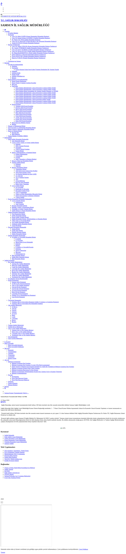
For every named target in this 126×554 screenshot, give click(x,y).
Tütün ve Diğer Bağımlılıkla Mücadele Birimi (28, 194)
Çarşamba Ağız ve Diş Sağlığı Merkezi (23, 333)
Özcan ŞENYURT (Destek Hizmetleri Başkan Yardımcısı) (29, 56)
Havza (14, 320)
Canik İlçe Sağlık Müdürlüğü (20, 267)
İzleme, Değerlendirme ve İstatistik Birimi (24, 152)
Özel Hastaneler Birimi (18, 214)
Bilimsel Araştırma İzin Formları (21, 363)
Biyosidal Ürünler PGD (22, 191)
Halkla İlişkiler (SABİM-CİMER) (18, 136)
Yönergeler (11, 355)
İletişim (14, 78)
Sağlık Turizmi (8, 469)
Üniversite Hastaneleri (14, 300)
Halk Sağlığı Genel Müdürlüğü (13, 437)
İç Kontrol (7, 342)
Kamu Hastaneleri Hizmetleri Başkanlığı (20, 199)
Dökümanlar (19, 202)
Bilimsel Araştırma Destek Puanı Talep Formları (26, 368)
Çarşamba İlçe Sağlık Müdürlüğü (21, 269)
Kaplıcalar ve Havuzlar (22, 189)
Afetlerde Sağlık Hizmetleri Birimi (22, 224)
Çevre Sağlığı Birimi (18, 186)
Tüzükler (10, 353)
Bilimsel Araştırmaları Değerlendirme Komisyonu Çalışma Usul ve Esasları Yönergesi (37, 371)
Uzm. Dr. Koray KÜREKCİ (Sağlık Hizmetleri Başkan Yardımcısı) (31, 49)
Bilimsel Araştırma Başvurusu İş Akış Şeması (25, 370)
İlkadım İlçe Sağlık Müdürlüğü (21, 272)
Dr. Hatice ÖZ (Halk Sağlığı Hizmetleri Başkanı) (26, 39)
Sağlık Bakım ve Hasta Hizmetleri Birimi (24, 210)
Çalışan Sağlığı (19, 197)
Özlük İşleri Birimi (17, 230)
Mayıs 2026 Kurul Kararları (23, 109)
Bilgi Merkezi (16, 134)
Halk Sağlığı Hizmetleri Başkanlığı (18, 139)
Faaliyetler (15, 86)
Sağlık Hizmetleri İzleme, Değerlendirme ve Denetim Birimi (29, 219)
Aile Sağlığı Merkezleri (15, 305)
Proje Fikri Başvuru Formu (19, 378)
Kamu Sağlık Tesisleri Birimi (20, 217)
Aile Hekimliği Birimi (18, 141)
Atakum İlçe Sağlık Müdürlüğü (21, 264)
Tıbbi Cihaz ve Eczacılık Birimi (21, 220)
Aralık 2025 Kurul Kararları (23, 117)
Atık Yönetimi (19, 204)
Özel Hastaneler (12, 337)
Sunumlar (18, 147)
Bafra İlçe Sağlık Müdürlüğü (20, 265)
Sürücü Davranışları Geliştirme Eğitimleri (27, 196)
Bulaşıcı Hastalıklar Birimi (19, 167)
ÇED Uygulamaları (21, 192)
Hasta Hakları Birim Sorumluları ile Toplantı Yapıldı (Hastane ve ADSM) (36, 91)
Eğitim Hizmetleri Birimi (19, 234)
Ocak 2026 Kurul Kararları (23, 116)
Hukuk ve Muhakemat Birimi (16, 126)
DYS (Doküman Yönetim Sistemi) (14, 452)
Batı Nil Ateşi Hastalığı (22, 182)
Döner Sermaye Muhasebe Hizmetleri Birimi (21, 129)
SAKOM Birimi (16, 225)
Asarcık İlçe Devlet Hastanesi (20, 288)
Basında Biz (15, 132)
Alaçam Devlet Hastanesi (19, 287)
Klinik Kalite (15, 74)
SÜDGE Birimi (9, 474)
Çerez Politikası (83, 549)
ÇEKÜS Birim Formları (22, 149)
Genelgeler (11, 356)
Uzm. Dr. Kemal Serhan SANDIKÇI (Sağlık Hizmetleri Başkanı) (31, 38)
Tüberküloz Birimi (20, 169)
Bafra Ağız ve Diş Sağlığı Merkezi (22, 332)
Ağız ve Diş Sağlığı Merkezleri (17, 328)
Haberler (18, 144)
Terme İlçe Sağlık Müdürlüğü (20, 275)
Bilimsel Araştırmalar (14, 361)
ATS (16, 179)
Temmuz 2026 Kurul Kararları (24, 106)
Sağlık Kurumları (9, 260)
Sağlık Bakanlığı (9, 435)
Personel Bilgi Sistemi (10, 455)
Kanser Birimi (19, 151)
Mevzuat (14, 84)
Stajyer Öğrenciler (20, 250)
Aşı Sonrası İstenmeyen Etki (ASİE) (26, 174)
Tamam (3, 552)
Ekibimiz (14, 66)
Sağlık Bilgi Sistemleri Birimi (20, 257)
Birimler (6, 63)
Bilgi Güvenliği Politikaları (16, 347)
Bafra (13, 315)
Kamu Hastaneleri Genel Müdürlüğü (15, 440)
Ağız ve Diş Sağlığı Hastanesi (20, 285)
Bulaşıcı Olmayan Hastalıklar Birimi (22, 161)
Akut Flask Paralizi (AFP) (23, 172)
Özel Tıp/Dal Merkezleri (15, 338)
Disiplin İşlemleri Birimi (19, 232)
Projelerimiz (15, 376)
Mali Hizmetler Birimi (18, 259)
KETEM (7, 471)
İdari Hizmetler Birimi (18, 255)
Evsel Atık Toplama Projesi (12, 477)
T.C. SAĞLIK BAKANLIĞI (14, 20)
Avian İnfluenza (20, 181)
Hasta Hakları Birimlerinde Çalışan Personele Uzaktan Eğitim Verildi (35, 88)
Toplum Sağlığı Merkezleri (16, 325)
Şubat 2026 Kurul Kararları (23, 114)
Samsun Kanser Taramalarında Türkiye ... (16, 393)
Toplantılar (15, 68)
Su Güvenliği (19, 187)
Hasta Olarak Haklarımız (19, 81)
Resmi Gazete (12, 358)
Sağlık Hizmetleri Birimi (19, 215)
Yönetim (7, 31)
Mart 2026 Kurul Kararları (23, 113)
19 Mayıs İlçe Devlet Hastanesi (21, 283)
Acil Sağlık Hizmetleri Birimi (20, 222)
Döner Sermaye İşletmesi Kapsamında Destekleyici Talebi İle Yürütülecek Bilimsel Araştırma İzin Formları (43, 366)
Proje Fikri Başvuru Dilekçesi (20, 380)
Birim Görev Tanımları (22, 184)
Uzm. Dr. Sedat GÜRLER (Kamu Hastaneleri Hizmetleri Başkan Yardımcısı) (34, 46)
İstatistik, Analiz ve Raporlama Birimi (23, 207)
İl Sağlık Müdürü (13, 33)
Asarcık (14, 310)
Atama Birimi (16, 229)
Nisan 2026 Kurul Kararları (23, 111)
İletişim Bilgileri (12, 385)
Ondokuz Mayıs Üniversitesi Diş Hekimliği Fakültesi (27, 303)
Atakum (14, 312)
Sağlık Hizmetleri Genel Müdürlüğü (14, 438)
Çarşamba (15, 318)
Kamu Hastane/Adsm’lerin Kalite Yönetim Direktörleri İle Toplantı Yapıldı (37, 69)
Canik (13, 317)
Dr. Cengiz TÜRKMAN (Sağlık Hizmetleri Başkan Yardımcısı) (30, 48)
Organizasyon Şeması (14, 61)
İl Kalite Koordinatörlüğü (15, 64)
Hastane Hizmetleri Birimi (19, 205)
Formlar (17, 157)
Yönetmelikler (12, 352)
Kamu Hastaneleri (13, 280)
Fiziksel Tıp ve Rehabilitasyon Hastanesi (24, 295)
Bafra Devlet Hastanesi (18, 292)
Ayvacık (14, 313)
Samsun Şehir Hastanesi (19, 282)
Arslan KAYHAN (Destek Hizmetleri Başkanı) (25, 43)
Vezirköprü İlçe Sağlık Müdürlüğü (22, 277)
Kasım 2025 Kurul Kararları (23, 119)
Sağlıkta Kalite (16, 73)
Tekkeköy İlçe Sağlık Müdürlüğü (21, 274)
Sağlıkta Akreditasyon (18, 76)
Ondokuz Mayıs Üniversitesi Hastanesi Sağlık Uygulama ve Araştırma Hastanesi (35, 302)
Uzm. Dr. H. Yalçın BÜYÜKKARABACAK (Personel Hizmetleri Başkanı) (34, 41)
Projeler (10, 375)
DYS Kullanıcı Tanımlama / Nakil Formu (16, 450)
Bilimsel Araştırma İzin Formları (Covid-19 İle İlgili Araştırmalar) (31, 365)
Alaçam (14, 308)
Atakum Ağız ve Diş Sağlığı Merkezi (22, 330)
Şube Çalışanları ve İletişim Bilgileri (25, 159)
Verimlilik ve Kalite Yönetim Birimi (22, 209)
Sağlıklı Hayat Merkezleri (15, 327)
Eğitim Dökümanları (21, 154)
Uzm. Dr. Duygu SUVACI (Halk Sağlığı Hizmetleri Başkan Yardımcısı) (33, 51)
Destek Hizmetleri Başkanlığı (16, 235)
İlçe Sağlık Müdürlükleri (15, 262)
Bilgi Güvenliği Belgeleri (15, 345)
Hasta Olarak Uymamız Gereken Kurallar (24, 83)
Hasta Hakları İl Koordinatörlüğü (17, 79)
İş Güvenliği (19, 240)
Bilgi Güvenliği (8, 343)
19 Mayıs (14, 307)
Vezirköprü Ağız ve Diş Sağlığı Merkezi (23, 335)
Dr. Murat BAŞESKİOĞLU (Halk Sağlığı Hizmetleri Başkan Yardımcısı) (33, 53)
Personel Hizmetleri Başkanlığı (17, 227)
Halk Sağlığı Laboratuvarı (12, 473)
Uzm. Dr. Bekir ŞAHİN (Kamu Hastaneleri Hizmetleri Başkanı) (30, 36)
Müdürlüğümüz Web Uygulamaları (14, 454)
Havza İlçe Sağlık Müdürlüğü (20, 270)
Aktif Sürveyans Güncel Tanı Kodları (26, 171)
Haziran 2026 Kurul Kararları (24, 108)
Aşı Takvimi (19, 176)
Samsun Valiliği (9, 443)
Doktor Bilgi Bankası (10, 457)
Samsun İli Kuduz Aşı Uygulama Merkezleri (17, 476)
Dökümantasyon (20, 254)
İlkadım (14, 322)
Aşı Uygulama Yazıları (22, 177)
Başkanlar (11, 35)
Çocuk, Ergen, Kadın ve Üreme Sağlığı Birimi (25, 142)
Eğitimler (14, 71)
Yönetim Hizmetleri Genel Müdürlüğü (15, 442)
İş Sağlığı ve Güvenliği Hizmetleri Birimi (24, 237)
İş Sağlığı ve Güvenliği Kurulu (24, 247)
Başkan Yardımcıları (14, 44)
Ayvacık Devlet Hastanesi (19, 290)
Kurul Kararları (16, 104)
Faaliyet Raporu (12, 383)
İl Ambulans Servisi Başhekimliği (18, 278)
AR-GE (6, 360)
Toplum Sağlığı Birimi (18, 162)
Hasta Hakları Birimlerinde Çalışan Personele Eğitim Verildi (32, 99)
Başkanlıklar (8, 137)
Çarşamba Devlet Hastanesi (20, 293)
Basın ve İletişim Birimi (15, 131)
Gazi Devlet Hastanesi (18, 297)
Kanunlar (11, 350)
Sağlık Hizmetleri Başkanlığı (16, 212)
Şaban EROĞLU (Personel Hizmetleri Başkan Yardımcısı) (29, 54)
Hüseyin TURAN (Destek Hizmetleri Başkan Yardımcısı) (28, 58)
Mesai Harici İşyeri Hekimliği (24, 242)
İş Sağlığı (18, 239)
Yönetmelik (18, 156)
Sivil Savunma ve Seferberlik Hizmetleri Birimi (22, 127)
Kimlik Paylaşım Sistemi (11, 460)
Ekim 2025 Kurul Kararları (23, 121)
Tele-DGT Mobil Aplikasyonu (13, 459)
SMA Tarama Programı (22, 146)
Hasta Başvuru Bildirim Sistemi (21, 122)
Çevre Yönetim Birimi (18, 200)
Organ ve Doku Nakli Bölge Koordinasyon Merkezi (19, 468)
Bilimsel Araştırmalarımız (19, 373)
